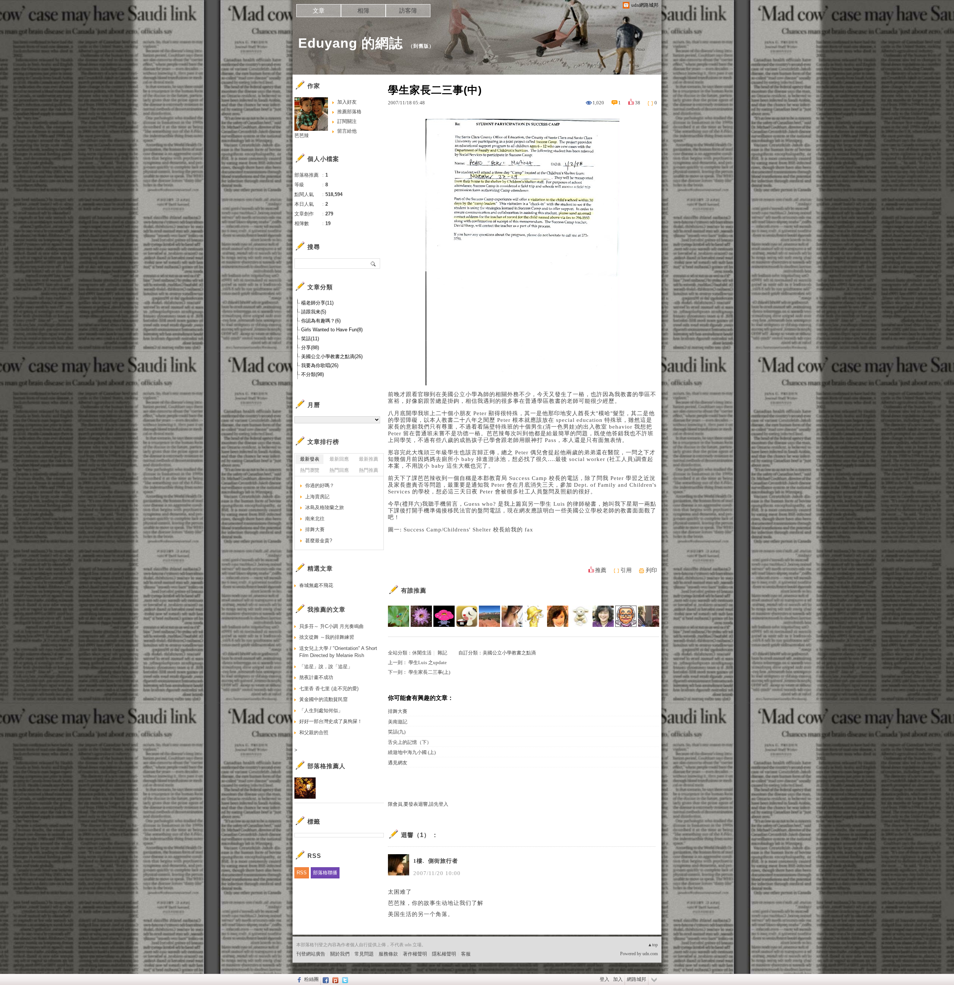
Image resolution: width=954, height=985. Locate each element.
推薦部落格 (349, 111)
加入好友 (347, 102)
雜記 (442, 653)
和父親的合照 (313, 732)
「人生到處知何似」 (321, 710)
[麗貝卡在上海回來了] (557, 616)
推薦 (600, 570)
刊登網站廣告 (310, 954)
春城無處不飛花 (316, 585)
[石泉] (398, 616)
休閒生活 (422, 653)
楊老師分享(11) (317, 303)
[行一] (648, 616)
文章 (319, 10)
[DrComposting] (489, 616)
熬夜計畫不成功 (316, 677)
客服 (466, 954)
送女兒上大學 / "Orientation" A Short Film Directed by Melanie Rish (338, 652)
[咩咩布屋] (580, 616)
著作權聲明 (415, 954)
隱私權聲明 (444, 954)
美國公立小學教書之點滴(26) (332, 356)
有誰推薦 (413, 590)
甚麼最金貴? (318, 540)
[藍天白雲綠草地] (444, 616)
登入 (604, 979)
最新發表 (309, 459)
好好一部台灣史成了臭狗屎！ (330, 721)
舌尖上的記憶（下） (410, 742)
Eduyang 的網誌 (350, 43)
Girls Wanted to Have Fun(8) (332, 329)
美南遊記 (397, 721)
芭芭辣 (301, 135)
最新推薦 (368, 459)
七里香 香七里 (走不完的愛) (328, 688)
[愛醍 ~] (466, 616)
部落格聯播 (325, 872)
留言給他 (347, 131)
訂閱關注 (347, 121)
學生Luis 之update (427, 662)
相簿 (363, 10)
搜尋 (373, 263)
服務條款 (388, 954)
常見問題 (364, 954)
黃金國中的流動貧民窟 (323, 699)
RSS (302, 872)
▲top (653, 944)
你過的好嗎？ (319, 485)
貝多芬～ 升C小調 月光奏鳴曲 (331, 626)
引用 (626, 570)
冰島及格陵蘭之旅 (324, 507)
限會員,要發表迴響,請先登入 (418, 804)
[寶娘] (603, 616)
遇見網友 (397, 762)
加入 (618, 979)
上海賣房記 (317, 496)
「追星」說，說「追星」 (326, 666)
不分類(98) (312, 374)
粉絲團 (311, 979)
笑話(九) (396, 732)
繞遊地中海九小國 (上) (412, 752)
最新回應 (339, 459)
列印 (651, 570)
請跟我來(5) (313, 312)
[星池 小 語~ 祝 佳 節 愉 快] (512, 616)
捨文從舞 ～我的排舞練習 (326, 637)
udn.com (650, 953)
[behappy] (625, 616)
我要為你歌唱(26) (319, 365)
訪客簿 (408, 10)
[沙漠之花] (421, 616)
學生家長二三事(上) (429, 672)
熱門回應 (339, 470)
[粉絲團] (298, 979)
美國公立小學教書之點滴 (509, 653)
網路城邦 (636, 979)
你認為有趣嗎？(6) (321, 320)
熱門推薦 (368, 470)
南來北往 (315, 518)
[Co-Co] (535, 616)
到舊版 (421, 46)
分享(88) (310, 347)
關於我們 (340, 954)
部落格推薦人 (326, 766)
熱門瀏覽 (309, 470)
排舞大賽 (397, 711)
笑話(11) (310, 338)
